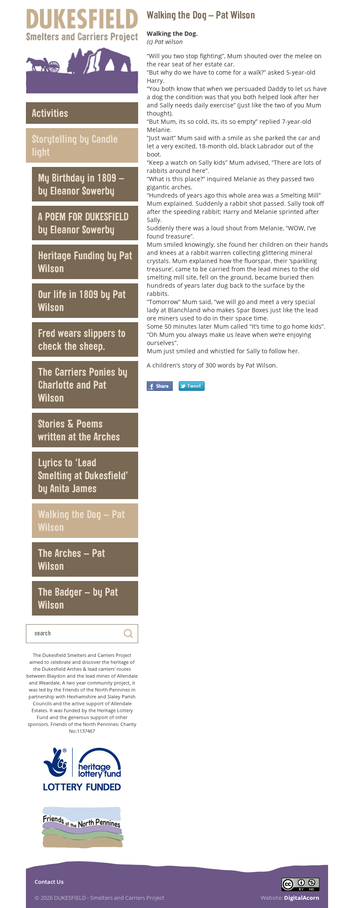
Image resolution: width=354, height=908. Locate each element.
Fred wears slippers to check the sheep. (82, 339)
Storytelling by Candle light (75, 145)
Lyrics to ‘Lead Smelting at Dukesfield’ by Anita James (83, 475)
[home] (82, 51)
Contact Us (49, 882)
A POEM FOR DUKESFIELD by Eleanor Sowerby (83, 223)
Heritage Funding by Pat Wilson (85, 261)
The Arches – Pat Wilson (71, 559)
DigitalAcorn (301, 898)
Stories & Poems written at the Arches (79, 430)
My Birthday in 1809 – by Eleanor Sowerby (81, 184)
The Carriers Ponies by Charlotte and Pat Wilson (82, 384)
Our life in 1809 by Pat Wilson (82, 300)
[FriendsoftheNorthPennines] (82, 828)
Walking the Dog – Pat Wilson (81, 520)
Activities (50, 112)
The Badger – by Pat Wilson (78, 598)
